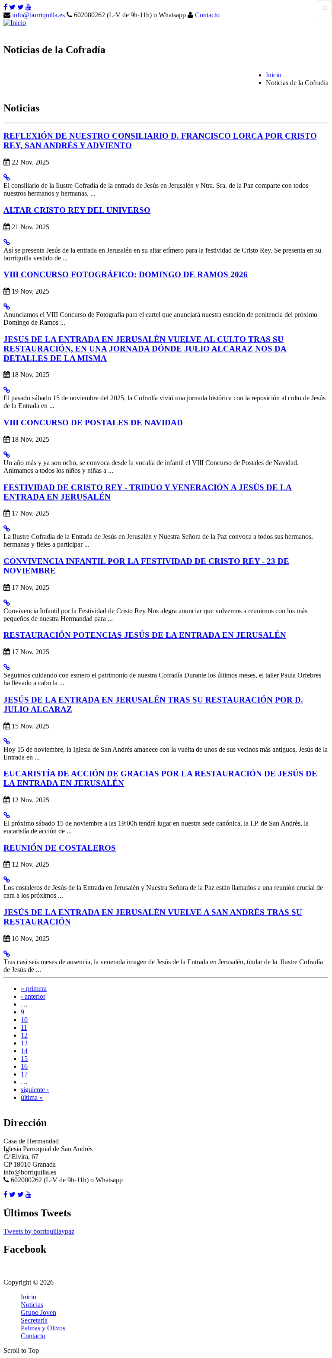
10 (24, 1019)
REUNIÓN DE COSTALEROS (59, 847)
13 (24, 1043)
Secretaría (34, 1320)
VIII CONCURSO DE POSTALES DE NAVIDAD (93, 422)
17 (24, 1074)
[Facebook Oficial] (5, 7)
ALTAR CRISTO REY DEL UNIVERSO (76, 210)
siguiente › (35, 1089)
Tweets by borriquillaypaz (38, 1231)
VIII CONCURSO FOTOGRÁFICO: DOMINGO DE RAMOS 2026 (125, 274)
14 (24, 1050)
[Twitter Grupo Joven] (20, 7)
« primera (34, 988)
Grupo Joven (38, 1312)
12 (24, 1035)
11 (24, 1027)
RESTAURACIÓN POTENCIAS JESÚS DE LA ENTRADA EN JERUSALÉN (144, 634)
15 (24, 1058)
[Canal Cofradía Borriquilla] (29, 7)
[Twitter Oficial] (12, 7)
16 (24, 1066)
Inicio (273, 75)
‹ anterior (33, 996)
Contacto (207, 15)
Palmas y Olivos (43, 1328)
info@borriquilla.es (38, 15)
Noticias (32, 1304)
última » (32, 1097)
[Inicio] (14, 22)
